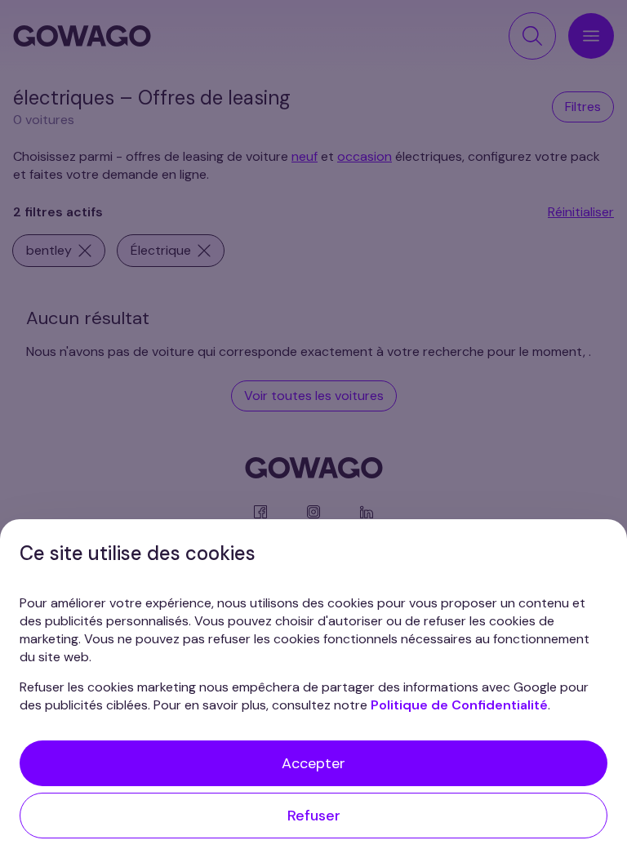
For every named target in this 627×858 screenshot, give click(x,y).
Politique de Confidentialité (459, 705)
